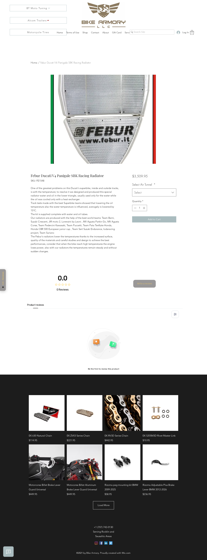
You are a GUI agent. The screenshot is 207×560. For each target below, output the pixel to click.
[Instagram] (96, 543)
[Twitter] (110, 543)
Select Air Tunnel (143, 184)
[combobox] (154, 192)
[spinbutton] (139, 208)
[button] (192, 32)
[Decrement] (135, 208)
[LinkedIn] (106, 543)
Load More (103, 505)
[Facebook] (101, 543)
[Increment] (144, 208)
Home (34, 62)
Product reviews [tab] (35, 305)
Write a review (144, 283)
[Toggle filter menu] (175, 314)
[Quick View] (47, 413)
